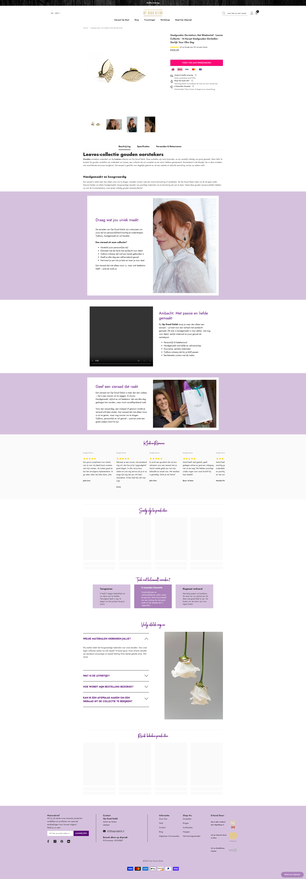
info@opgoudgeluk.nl (115, 831)
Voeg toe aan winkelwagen (196, 62)
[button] (116, 638)
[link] (99, 563)
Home (85, 28)
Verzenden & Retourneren (168, 146)
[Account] (251, 13)
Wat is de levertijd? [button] (96, 676)
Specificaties (143, 146)
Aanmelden (81, 833)
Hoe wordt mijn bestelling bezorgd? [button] (108, 687)
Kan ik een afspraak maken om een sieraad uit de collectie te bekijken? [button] (107, 699)
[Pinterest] (61, 841)
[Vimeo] (68, 841)
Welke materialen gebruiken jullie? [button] (107, 638)
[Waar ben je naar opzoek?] (234, 13)
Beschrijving (125, 146)
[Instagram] (54, 841)
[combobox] (237, 13)
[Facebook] (48, 841)
